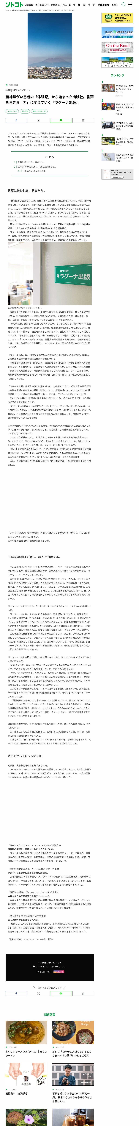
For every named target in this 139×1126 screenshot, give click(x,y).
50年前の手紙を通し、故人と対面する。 (37, 166)
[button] (16, 120)
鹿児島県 (25, 111)
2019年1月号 (12, 111)
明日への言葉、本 (39, 111)
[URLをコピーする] (83, 120)
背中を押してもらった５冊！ (35, 170)
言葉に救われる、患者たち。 (32, 162)
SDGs (115, 4)
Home (7, 10)
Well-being (103, 4)
